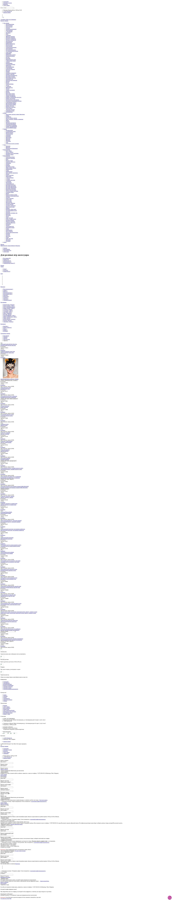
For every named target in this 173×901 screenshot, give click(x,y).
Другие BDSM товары (11, 127)
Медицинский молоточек (6, 538)
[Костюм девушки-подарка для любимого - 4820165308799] (10, 628)
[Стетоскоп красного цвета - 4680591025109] (7, 414)
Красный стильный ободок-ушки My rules (10, 587)
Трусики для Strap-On (11, 40)
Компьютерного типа (11, 59)
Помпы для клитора (10, 98)
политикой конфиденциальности (38, 801)
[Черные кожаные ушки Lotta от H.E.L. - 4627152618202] (8, 351)
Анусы (7, 85)
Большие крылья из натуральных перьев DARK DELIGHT (14, 487)
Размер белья (6, 709)
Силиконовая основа (11, 131)
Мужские (8, 138)
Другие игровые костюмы (12, 191)
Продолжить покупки (5, 824)
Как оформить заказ (7, 712)
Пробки (8, 71)
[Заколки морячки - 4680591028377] (5, 449)
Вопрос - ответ (6, 714)
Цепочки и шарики (10, 69)
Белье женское (6, 155)
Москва (2, 244)
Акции (4, 242)
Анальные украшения (11, 73)
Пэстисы (8, 211)
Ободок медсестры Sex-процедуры (9, 621)
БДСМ (4, 113)
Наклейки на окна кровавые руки (8, 579)
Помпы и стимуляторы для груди (13, 97)
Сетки (7, 170)
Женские (8, 140)
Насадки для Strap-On (11, 38)
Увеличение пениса (10, 94)
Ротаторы (8, 58)
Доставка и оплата (7, 2)
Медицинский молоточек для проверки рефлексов (12, 530)
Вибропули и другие (10, 54)
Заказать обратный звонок (16, 824)
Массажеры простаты (11, 77)
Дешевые (5, 337)
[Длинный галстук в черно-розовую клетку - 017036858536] (11, 545)
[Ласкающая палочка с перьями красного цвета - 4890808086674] (12, 468)
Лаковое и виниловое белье (12, 196)
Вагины (8, 81)
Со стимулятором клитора (12, 51)
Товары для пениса (10, 90)
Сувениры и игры (10, 110)
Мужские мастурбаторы (11, 80)
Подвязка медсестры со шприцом (8, 397)
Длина (2, 266)
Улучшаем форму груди (11, 210)
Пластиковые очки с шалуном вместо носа (10, 604)
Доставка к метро (7, 687)
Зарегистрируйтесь (44, 881)
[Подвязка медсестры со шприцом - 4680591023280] (9, 396)
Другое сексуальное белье (12, 232)
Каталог (6, 245)
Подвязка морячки (5, 459)
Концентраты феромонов (12, 148)
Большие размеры (10, 220)
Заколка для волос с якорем (7, 497)
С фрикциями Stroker (11, 60)
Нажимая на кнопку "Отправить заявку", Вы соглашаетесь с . (24, 819)
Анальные (8, 135)
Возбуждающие (9, 132)
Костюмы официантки (11, 187)
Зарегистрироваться (5, 798)
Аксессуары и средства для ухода (10, 109)
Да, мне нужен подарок (20, 850)
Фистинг (8, 70)
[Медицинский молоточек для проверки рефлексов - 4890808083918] (13, 529)
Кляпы (7, 115)
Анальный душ (9, 79)
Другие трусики (9, 204)
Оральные (8, 136)
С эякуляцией (9, 31)
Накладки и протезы (10, 107)
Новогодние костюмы (11, 189)
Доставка (5, 696)
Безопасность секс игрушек (9, 711)
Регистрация (3, 775)
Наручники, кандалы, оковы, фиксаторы (15, 114)
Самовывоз (13, 19)
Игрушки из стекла (10, 76)
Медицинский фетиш (11, 122)
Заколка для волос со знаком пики (8, 504)
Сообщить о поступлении (6, 839)
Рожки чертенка (4, 407)
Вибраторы (8, 65)
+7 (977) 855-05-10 (7, 11)
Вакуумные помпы (10, 93)
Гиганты (8, 28)
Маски (7, 120)
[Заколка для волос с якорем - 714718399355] (7, 496)
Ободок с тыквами (5, 434)
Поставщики (3, 302)
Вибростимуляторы (10, 43)
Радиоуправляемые (10, 56)
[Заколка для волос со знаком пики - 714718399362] (9, 503)
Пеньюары (8, 163)
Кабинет (13, 245)
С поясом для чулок (10, 180)
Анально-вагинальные (11, 29)
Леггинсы (8, 215)
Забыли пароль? (4, 769)
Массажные (8, 137)
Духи (4, 144)
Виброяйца (8, 53)
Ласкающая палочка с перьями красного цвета (11, 469)
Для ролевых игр (10, 183)
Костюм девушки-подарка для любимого (10, 630)
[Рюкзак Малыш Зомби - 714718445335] (6, 512)
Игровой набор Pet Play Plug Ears (8, 345)
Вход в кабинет (6, 708)
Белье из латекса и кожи (11, 194)
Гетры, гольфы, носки (11, 219)
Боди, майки (9, 150)
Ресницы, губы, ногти (11, 209)
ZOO (7, 34)
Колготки (8, 214)
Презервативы (9, 112)
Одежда (8, 121)
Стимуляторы (9, 68)
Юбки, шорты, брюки (11, 168)
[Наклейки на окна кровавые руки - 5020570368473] (9, 577)
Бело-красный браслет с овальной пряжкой (10, 521)
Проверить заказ (4, 878)
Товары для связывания (11, 126)
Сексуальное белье (10, 157)
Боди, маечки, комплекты (12, 172)
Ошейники (8, 116)
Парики (8, 208)
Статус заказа (6, 5)
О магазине (6, 1)
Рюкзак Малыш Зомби (6, 513)
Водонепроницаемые (11, 49)
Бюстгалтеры (9, 202)
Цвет (2, 273)
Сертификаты (6, 683)
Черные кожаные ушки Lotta (7, 352)
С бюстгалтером (9, 177)
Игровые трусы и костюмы (12, 153)
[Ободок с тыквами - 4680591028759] (5, 432)
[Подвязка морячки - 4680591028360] (5, 458)
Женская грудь (9, 87)
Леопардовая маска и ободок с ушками (9, 379)
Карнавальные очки (5, 388)
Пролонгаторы (9, 133)
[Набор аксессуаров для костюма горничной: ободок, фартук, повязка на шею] (19, 611)
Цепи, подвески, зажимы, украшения (14, 119)
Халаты (7, 164)
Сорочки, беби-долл (10, 161)
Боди (7, 159)
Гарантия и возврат (7, 699)
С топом (8, 178)
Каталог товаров (4, 20)
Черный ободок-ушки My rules (8, 596)
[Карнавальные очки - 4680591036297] (6, 387)
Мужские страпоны (10, 37)
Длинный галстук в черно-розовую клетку (10, 546)
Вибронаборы (9, 63)
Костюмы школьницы (11, 186)
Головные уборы (10, 192)
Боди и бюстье (9, 231)
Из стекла (8, 32)
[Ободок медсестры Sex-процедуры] (9, 620)
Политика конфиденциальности (10, 689)
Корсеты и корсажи (10, 158)
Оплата (5, 697)
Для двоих (8, 141)
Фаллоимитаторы (10, 24)
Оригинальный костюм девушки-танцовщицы (11, 640)
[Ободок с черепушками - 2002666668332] (6, 441)
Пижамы (8, 165)
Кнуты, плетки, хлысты (11, 118)
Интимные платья (10, 166)
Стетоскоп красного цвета (7, 415)
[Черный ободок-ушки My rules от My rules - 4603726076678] (8, 594)
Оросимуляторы (9, 84)
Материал (3, 286)
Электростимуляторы (11, 124)
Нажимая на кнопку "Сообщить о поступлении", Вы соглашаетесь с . (25, 842)
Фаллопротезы (9, 41)
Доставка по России (8, 686)
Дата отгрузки (6, 339)
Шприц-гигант (4, 425)
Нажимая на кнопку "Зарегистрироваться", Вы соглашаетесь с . (24, 801)
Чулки (7, 216)
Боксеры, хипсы (9, 154)
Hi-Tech (7, 57)
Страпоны (8, 35)
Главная (5, 248)
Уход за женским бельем (8, 710)
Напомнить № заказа (5, 877)
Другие (7, 88)
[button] (170, 898)
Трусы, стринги (9, 152)
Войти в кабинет (4, 772)
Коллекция (3, 324)
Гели (7, 142)
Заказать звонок (7, 12)
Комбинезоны (9, 169)
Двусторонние (9, 30)
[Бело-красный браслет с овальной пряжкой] (11, 520)
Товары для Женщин (10, 96)
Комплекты (8, 176)
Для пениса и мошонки (11, 125)
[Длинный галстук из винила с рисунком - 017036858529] (10, 560)
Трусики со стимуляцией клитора (13, 101)
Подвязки (8, 241)
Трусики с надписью (10, 205)
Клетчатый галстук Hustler (7, 553)
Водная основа (9, 130)
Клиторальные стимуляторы (12, 99)
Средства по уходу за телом (12, 143)
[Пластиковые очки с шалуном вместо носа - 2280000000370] (11, 603)
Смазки (5, 129)
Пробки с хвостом (10, 74)
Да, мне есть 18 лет (5, 898)
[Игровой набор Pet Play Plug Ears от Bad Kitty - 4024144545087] (9, 344)
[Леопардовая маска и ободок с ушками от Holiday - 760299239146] (11, 377)
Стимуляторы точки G (11, 102)
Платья (7, 174)
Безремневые (9, 42)
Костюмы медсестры (10, 185)
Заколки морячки (4, 451)
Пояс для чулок (9, 217)
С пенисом (8, 86)
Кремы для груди (10, 105)
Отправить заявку (4, 818)
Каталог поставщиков (8, 685)
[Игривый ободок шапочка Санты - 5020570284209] (9, 569)
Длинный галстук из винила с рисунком (10, 562)
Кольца (7, 91)
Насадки (8, 92)
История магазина (7, 684)
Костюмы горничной (11, 188)
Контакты (5, 4)
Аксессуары (8, 199)
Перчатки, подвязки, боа (11, 213)
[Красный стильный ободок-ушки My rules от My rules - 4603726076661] (11, 586)
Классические (9, 26)
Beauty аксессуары (10, 206)
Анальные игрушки (10, 64)
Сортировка (5, 333)
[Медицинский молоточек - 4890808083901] (7, 537)
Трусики (8, 197)
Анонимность (6, 698)
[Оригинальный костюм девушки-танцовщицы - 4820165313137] (12, 638)
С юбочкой (8, 181)
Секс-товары (6, 23)
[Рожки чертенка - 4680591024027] (5, 406)
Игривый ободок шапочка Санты (8, 570)
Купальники (9, 182)
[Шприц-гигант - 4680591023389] (5, 424)
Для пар (8, 62)
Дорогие (5, 338)
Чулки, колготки (10, 175)
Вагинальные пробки (11, 104)
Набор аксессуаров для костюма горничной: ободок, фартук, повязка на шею (18, 613)
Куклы (7, 82)
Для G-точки (9, 52)
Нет (10, 898)
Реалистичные (9, 25)
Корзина (17, 245)
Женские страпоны (10, 36)
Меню (2, 245)
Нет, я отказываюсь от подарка (7, 850)
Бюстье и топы (9, 160)
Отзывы (5, 701)
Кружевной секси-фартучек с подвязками (10, 477)
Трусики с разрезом (10, 203)
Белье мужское (6, 149)
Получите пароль (43, 800)
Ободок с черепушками (6, 442)
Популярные (6, 335)
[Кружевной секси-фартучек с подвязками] (11, 476)
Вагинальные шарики (11, 103)
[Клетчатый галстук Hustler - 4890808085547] (7, 552)
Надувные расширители (11, 75)
